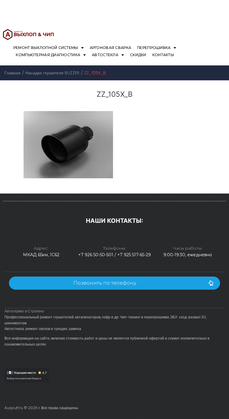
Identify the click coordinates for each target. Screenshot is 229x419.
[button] (114, 283)
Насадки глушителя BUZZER (52, 73)
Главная (12, 73)
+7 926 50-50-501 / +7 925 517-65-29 (114, 254)
